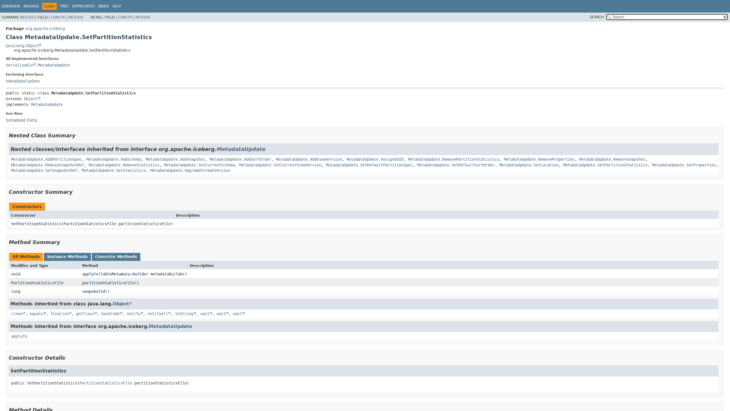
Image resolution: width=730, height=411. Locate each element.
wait (205, 313)
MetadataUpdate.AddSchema (113, 159)
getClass (85, 313)
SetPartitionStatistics (36, 223)
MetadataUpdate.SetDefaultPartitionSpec (369, 165)
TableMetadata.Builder (124, 274)
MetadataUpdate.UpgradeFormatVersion (190, 170)
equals (36, 313)
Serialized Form (21, 120)
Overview (11, 6)
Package (31, 6)
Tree (64, 6)
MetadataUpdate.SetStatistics (114, 170)
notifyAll (157, 313)
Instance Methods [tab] (67, 256)
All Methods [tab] (26, 256)
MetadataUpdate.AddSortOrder (240, 159)
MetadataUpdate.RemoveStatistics (124, 165)
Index (103, 6)
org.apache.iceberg (45, 28)
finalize (59, 313)
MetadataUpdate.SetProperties (684, 165)
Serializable (19, 65)
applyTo (90, 274)
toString (184, 313)
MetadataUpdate (54, 65)
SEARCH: (597, 17)
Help (116, 6)
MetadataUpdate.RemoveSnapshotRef (47, 165)
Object (31, 98)
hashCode (110, 313)
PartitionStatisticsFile (90, 223)
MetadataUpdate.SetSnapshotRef (44, 170)
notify (133, 313)
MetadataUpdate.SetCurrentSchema (199, 165)
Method (75, 17)
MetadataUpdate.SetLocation (529, 165)
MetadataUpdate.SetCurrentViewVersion (280, 165)
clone (17, 313)
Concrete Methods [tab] (116, 256)
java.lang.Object (22, 45)
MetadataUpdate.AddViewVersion (309, 159)
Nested (27, 17)
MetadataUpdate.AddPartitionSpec (46, 159)
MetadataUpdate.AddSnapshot (175, 159)
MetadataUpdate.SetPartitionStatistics (605, 165)
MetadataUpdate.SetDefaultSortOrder (456, 165)
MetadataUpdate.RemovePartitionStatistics (453, 159)
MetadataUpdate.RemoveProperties (539, 159)
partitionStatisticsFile (108, 283)
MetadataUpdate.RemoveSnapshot (612, 159)
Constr (58, 17)
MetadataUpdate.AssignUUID (374, 159)
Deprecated (83, 6)
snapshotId (93, 291)
